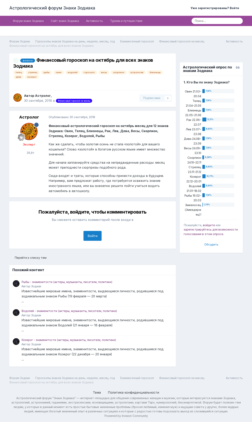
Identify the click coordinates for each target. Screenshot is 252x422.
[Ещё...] (169, 117)
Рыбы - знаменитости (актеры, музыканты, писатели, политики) (66, 282)
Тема (97, 392)
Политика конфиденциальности (133, 392)
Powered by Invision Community (126, 416)
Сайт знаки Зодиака (65, 21)
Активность (94, 21)
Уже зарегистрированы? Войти (216, 8)
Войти (92, 236)
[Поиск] (238, 21)
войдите (209, 225)
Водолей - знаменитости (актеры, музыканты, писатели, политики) (69, 311)
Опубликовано (72, 117)
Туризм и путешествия (126, 21)
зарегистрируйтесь (198, 229)
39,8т (30, 153)
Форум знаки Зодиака (28, 21)
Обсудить (211, 244)
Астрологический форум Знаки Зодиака (52, 7)
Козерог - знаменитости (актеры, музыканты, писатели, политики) (68, 340)
